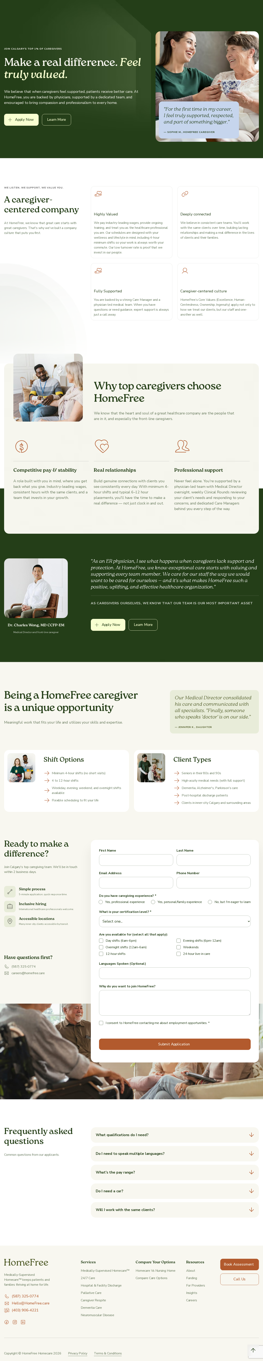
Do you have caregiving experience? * (127, 896)
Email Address (110, 873)
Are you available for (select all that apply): (133, 934)
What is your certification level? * (125, 912)
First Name (107, 850)
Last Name (185, 850)
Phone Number (188, 873)
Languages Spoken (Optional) (122, 963)
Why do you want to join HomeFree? (127, 986)
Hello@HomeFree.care (31, 1303)
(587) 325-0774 (25, 1296)
